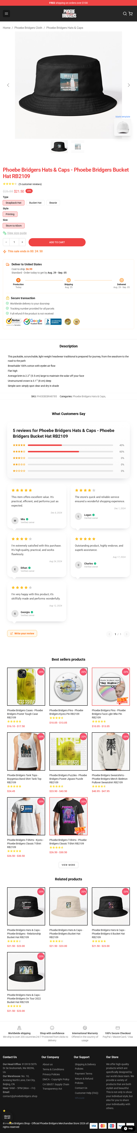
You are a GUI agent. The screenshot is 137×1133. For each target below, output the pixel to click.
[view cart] (130, 13)
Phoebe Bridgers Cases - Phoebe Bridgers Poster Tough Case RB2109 (25, 714)
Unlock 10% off (7, 1117)
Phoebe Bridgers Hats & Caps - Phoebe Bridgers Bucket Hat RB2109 (66, 934)
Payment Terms (83, 1073)
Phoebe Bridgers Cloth (28, 28)
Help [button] (130, 1128)
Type (5, 197)
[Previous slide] (8, 85)
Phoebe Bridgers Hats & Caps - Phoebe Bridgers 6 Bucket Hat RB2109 (109, 934)
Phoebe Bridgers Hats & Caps (64, 28)
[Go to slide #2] (77, 146)
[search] (125, 13)
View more (68, 865)
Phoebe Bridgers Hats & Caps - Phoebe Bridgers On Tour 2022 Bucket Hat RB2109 (24, 999)
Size (5, 219)
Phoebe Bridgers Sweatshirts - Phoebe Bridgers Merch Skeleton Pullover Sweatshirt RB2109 (110, 779)
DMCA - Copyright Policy (56, 1079)
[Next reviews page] (126, 634)
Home (6, 28)
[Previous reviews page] (109, 634)
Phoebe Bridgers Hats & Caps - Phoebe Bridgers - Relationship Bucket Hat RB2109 (24, 934)
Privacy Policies (51, 1074)
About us (48, 1064)
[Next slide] (128, 85)
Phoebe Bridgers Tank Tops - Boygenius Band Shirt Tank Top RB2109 (24, 779)
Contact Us (81, 1088)
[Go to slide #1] (59, 146)
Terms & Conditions (53, 1069)
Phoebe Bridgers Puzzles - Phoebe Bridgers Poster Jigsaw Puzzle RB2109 (68, 779)
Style (6, 208)
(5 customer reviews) (30, 184)
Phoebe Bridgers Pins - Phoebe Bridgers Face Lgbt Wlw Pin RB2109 (109, 714)
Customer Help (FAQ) (86, 1093)
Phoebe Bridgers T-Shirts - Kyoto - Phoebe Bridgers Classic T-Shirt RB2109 (25, 844)
